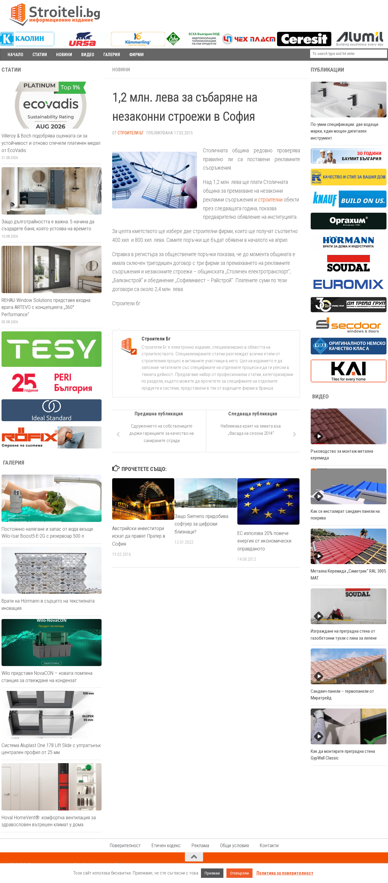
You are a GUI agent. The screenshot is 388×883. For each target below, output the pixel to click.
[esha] (193, 44)
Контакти (269, 845)
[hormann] (348, 248)
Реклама (200, 845)
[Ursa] (82, 44)
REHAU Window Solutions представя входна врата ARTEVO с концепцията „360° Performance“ (46, 307)
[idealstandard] (52, 419)
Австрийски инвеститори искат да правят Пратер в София (138, 536)
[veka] (348, 353)
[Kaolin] (27, 44)
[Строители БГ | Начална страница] (54, 14)
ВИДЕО (87, 54)
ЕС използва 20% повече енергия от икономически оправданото (264, 541)
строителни (270, 199)
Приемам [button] (212, 873)
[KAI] (348, 381)
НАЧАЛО (15, 54)
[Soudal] (348, 270)
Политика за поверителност (284, 873)
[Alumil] (360, 44)
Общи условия (234, 845)
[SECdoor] (348, 331)
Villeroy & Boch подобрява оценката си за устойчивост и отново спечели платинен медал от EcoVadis (51, 143)
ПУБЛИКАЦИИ (327, 69)
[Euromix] (348, 290)
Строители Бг (131, 132)
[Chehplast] (249, 44)
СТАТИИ (39, 54)
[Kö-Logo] (138, 44)
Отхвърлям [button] (239, 873)
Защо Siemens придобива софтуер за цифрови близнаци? (201, 524)
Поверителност (125, 845)
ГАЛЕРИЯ (111, 54)
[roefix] (52, 447)
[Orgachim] (348, 228)
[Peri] (52, 392)
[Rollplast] (348, 184)
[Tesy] (52, 365)
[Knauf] (348, 206)
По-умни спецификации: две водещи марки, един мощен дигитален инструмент (344, 131)
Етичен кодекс (166, 845)
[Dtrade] (348, 310)
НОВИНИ (64, 54)
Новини (121, 70)
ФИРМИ (136, 54)
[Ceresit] (304, 44)
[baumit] (348, 162)
